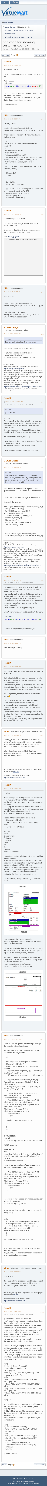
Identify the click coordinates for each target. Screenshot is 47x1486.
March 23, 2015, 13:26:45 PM (12, 119)
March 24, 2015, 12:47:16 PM (12, 735)
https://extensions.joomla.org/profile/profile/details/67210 (22, 387)
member (16, 771)
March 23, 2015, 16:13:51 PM (12, 292)
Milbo (6, 731)
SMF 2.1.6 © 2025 (18, 1481)
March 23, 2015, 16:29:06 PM (12, 334)
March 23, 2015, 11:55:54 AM (12, 65)
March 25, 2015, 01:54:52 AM (12, 1039)
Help (14, 1479)
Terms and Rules (22, 1479)
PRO (5, 115)
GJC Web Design (10, 327)
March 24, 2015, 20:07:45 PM (12, 788)
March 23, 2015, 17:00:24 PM (12, 467)
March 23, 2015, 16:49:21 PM (14, 402)
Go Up (4, 1465)
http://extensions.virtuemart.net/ (14, 778)
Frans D (7, 61)
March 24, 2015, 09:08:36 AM (12, 666)
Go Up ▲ (31, 1479)
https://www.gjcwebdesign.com (13, 369)
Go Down (5, 55)
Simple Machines (29, 1481)
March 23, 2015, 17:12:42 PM (12, 580)
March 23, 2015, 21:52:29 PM (12, 643)
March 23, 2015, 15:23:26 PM (12, 214)
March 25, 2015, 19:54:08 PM (12, 1312)
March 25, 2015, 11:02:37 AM (12, 1272)
